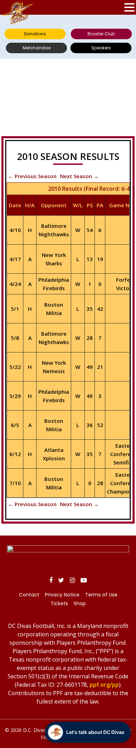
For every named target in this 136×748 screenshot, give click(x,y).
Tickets (59, 603)
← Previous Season (32, 176)
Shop (80, 603)
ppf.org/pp (104, 684)
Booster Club (101, 34)
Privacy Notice (62, 594)
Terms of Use (101, 594)
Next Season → (79, 176)
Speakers (101, 48)
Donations (35, 34)
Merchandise (37, 48)
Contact (29, 594)
